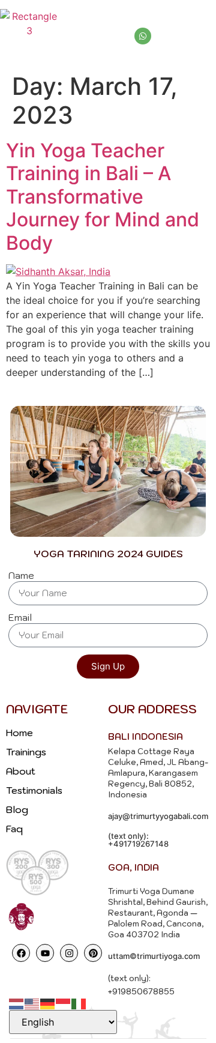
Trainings (26, 752)
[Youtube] (45, 953)
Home (19, 733)
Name (21, 575)
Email (20, 617)
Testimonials (34, 790)
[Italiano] (79, 1003)
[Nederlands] (17, 1003)
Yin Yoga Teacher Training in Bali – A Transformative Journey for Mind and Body (102, 197)
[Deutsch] (48, 1003)
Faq (14, 829)
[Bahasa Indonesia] (63, 1003)
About (20, 771)
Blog (17, 809)
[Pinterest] (93, 953)
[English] (32, 1003)
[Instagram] (69, 953)
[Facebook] (21, 953)
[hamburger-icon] (202, 23)
